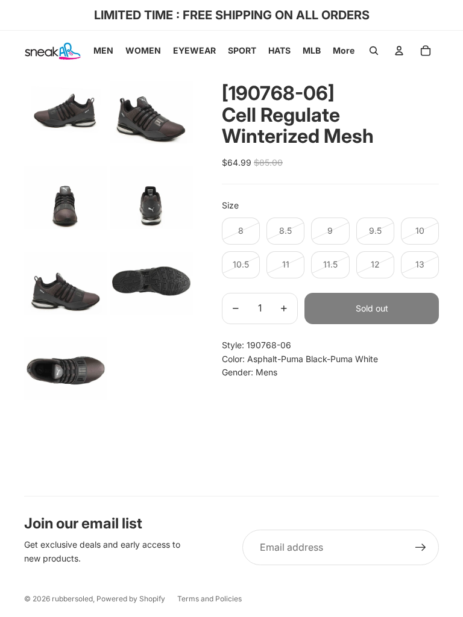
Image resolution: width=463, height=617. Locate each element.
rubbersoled (72, 598)
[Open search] (374, 50)
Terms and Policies (209, 598)
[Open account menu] (399, 50)
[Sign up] (420, 547)
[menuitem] (344, 50)
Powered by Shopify (130, 598)
